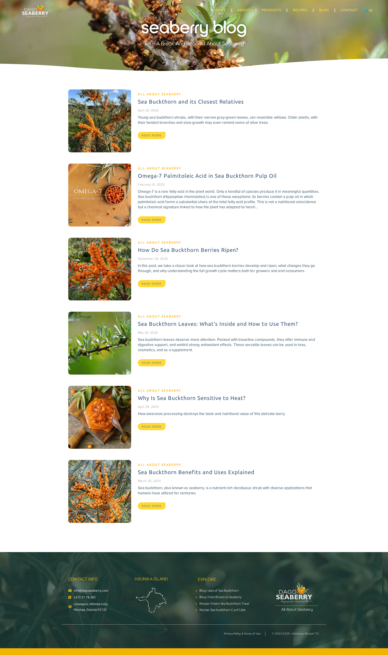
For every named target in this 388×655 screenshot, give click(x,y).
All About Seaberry (160, 94)
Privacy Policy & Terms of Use (242, 633)
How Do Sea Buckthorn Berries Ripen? (188, 250)
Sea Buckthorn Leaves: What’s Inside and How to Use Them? (218, 324)
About (244, 10)
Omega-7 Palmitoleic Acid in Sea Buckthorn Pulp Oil (207, 176)
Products (271, 10)
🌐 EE (368, 10)
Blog (324, 10)
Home (220, 10)
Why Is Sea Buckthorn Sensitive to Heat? (192, 398)
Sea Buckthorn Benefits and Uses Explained (196, 472)
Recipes (300, 10)
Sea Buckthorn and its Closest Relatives (191, 101)
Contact (349, 10)
